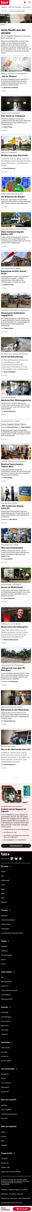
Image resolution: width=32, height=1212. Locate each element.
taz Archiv (4, 1118)
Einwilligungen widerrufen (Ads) (11, 1203)
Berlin (3, 893)
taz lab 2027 (5, 1091)
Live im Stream (6, 1083)
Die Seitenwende (6, 955)
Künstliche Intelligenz (8, 920)
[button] (29, 2)
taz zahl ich (4, 986)
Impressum (14, 1198)
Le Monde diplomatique (9, 1114)
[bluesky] (16, 859)
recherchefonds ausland (9, 990)
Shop (3, 1141)
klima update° (5, 1021)
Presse (3, 964)
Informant (20, 1194)
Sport (3, 889)
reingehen (4, 1034)
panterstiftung (6, 995)
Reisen (3, 1132)
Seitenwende (26, 1198)
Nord (2, 898)
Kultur (3, 885)
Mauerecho (5, 1025)
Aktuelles (4, 946)
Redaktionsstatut (14, 1190)
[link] (4, 7)
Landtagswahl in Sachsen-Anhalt (12, 933)
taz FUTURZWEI (6, 1110)
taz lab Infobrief (6, 1061)
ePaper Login (5, 1167)
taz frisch (4, 1052)
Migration (4, 915)
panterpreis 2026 (6, 999)
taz (5, 854)
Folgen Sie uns (5, 859)
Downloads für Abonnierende (10, 1172)
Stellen (3, 959)
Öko (2, 876)
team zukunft (5, 1048)
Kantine (3, 1136)
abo (2, 977)
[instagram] (20, 859)
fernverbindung (6, 1017)
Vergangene (5, 1087)
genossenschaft (6, 981)
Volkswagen (5, 929)
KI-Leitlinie (12, 1194)
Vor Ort (3, 1078)
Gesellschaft (5, 880)
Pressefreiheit (5, 924)
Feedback (4, 1158)
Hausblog (4, 951)
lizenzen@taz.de (5, 1184)
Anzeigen (4, 1145)
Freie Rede (4, 1030)
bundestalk (4, 1012)
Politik (3, 872)
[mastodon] (12, 859)
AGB (19, 1198)
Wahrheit (4, 902)
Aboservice (5, 1163)
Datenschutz (5, 1198)
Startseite (4, 11)
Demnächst (5, 1074)
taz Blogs (4, 1105)
